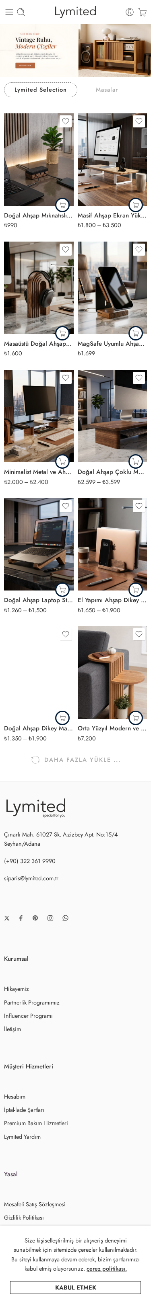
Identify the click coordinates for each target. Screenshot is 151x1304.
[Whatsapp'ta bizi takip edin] (65, 917)
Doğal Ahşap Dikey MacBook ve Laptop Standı (39, 728)
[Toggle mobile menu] (9, 12)
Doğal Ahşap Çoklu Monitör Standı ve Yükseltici (112, 471)
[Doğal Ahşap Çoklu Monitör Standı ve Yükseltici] (112, 416)
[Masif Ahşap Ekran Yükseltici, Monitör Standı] (112, 159)
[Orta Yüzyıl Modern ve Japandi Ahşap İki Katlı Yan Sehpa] (112, 672)
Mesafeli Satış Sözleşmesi (35, 1204)
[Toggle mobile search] (21, 12)
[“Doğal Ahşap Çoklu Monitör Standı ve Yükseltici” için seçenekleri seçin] (135, 461)
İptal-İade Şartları (24, 1109)
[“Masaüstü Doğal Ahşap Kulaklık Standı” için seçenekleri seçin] (62, 333)
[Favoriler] (66, 121)
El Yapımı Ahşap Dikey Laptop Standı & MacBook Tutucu (112, 600)
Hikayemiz (16, 988)
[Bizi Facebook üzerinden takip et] (21, 918)
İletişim (12, 1029)
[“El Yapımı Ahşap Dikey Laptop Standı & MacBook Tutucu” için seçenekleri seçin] (135, 589)
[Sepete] (142, 12)
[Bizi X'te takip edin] (7, 918)
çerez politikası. (107, 1268)
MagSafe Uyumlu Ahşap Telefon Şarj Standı (112, 343)
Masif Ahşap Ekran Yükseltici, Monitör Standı (112, 215)
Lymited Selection (40, 89)
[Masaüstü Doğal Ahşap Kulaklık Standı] (39, 288)
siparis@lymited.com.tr (31, 878)
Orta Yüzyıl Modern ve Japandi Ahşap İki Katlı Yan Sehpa (112, 728)
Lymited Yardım (22, 1136)
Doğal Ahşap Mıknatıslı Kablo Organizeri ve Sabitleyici (39, 215)
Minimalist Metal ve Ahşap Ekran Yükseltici (39, 471)
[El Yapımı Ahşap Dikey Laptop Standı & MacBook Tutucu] (112, 544)
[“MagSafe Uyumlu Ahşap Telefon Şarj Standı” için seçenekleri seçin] (135, 333)
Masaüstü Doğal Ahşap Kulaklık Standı (39, 343)
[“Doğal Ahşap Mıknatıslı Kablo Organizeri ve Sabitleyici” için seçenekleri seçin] (62, 205)
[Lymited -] (75, 12)
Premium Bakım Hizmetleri (36, 1123)
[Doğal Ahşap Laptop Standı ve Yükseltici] (39, 544)
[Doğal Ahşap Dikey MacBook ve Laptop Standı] (39, 672)
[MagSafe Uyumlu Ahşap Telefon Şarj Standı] (112, 288)
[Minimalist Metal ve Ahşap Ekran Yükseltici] (39, 416)
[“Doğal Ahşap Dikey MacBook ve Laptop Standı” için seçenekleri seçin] (62, 718)
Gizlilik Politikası (24, 1217)
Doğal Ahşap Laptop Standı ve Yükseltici (39, 600)
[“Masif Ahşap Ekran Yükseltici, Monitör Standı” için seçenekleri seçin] (135, 205)
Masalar (107, 89)
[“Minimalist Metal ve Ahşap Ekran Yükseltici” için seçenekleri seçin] (62, 461)
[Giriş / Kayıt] (129, 12)
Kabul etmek (75, 1287)
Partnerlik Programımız (32, 1002)
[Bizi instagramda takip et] (50, 918)
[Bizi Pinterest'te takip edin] (35, 918)
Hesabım (14, 1096)
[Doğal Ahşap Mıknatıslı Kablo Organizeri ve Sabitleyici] (39, 159)
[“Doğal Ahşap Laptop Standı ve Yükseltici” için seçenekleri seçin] (62, 589)
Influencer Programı (28, 1015)
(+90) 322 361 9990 (30, 861)
